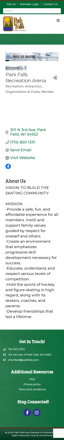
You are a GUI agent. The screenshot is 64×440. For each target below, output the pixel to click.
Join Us (11, 4)
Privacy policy (32, 384)
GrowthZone (45, 435)
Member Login (29, 4)
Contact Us (50, 4)
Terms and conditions (32, 389)
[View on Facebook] (8, 168)
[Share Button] (55, 77)
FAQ (32, 379)
